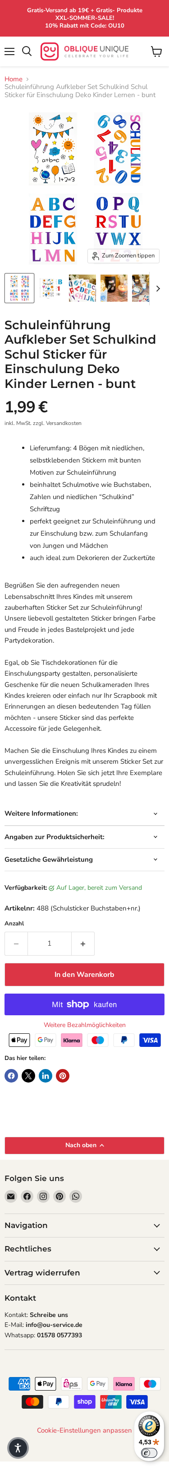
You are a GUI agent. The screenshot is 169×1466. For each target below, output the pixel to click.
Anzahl (14, 923)
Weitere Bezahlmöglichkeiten (85, 1025)
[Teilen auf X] (28, 1076)
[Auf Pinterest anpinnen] (62, 1076)
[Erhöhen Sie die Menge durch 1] (83, 943)
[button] (18, 1448)
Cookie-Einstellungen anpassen (84, 1430)
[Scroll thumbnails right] (156, 288)
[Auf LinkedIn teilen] (45, 1076)
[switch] (149, 1453)
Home (14, 79)
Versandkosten (64, 423)
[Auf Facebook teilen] (11, 1076)
